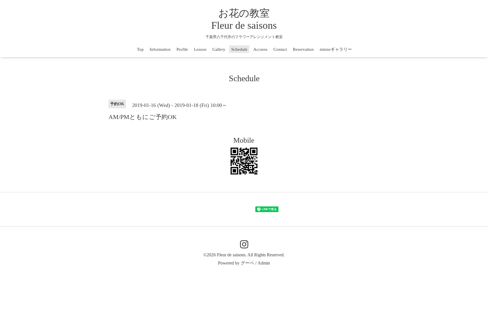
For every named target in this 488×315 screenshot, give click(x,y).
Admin (264, 263)
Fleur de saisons (231, 254)
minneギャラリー (336, 49)
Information (160, 49)
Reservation (303, 49)
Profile (182, 49)
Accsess (260, 49)
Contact (280, 49)
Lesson (200, 49)
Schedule (239, 49)
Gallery (218, 49)
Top (140, 49)
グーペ (247, 263)
